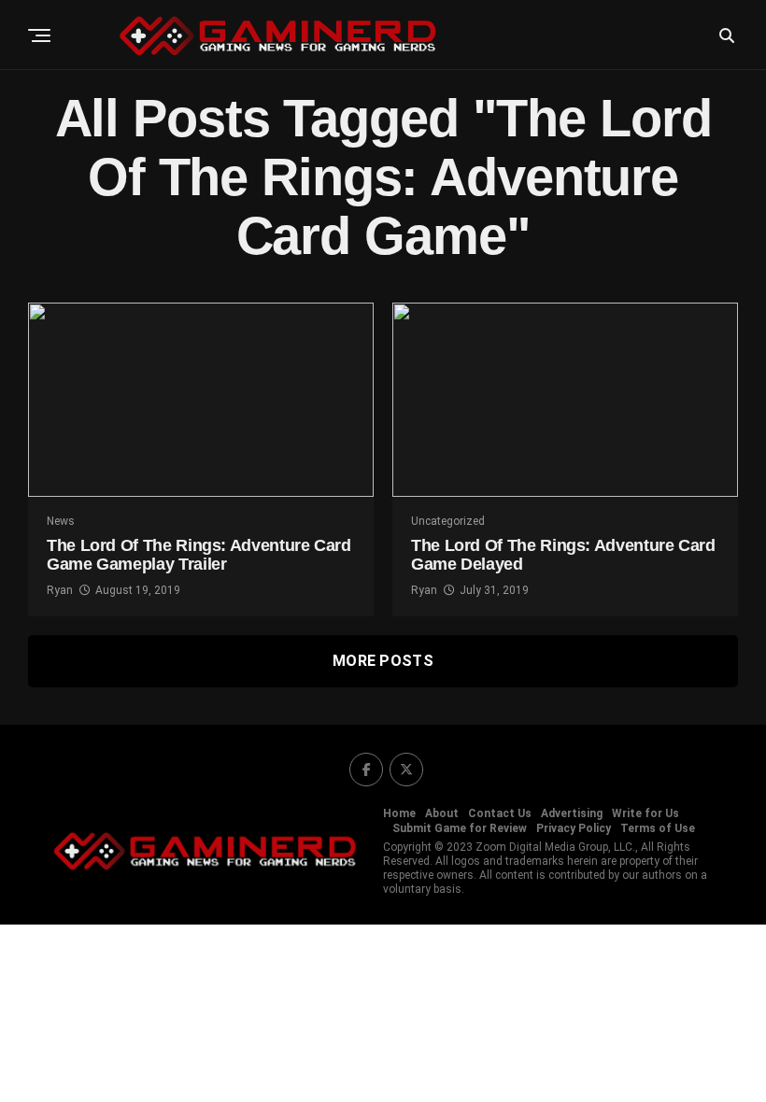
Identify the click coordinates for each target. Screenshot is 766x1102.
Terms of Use (657, 828)
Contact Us (500, 813)
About (442, 813)
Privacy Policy (573, 828)
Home (399, 813)
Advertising (572, 813)
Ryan (60, 590)
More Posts (383, 661)
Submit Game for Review (459, 828)
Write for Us (645, 813)
